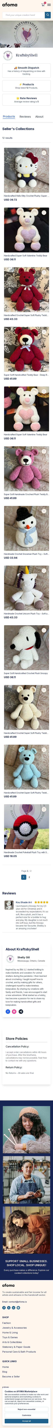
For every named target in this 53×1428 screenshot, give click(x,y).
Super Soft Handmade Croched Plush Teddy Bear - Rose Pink (26, 494)
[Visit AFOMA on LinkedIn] (13, 1307)
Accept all (26, 1421)
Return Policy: (14, 1067)
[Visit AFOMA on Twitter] (8, 1307)
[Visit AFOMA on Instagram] (18, 1307)
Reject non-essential (26, 1409)
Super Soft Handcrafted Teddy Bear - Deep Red (26, 375)
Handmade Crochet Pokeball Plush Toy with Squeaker (26, 852)
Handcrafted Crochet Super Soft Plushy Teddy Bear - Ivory (26, 733)
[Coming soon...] (44, 153)
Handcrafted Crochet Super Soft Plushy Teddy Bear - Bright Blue (26, 792)
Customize (26, 1415)
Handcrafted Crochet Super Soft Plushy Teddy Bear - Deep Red (26, 315)
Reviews (25, 116)
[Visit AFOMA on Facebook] (4, 1307)
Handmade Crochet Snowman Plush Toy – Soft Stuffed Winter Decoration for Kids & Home (26, 554)
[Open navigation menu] (49, 5)
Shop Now (25, 184)
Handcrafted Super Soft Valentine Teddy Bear (25, 255)
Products (9, 116)
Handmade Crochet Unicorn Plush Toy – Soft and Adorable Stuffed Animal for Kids (26, 613)
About (39, 116)
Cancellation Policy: (17, 1046)
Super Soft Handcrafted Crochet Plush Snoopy (26, 673)
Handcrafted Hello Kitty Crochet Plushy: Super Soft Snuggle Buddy (26, 196)
